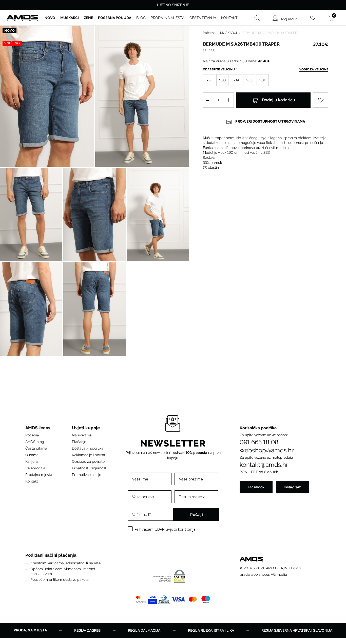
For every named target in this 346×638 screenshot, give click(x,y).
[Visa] (178, 599)
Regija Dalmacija (144, 630)
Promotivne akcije (86, 475)
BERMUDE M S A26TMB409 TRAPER (269, 33)
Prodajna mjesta (38, 475)
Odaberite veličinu (219, 69)
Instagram (292, 487)
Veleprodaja (35, 468)
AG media (279, 574)
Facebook (256, 487)
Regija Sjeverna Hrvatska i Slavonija (296, 630)
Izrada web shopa (254, 574)
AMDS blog (34, 442)
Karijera (31, 461)
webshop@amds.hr (267, 450)
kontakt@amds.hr (264, 464)
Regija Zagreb (87, 630)
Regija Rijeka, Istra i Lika (211, 630)
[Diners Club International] (164, 599)
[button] (38, 429)
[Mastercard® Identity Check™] (140, 599)
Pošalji (196, 514)
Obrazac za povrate (88, 461)
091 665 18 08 (259, 442)
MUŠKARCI (228, 33)
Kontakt (31, 481)
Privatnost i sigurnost (89, 468)
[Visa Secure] (152, 599)
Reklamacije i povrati (89, 455)
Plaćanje (79, 442)
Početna (209, 33)
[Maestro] (206, 599)
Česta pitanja (36, 448)
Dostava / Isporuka (87, 448)
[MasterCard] (193, 599)
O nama (32, 455)
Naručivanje (81, 435)
